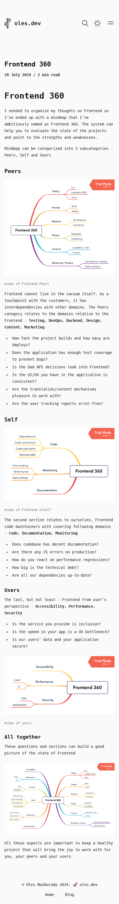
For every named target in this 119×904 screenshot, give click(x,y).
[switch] (97, 23)
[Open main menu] (111, 23)
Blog (69, 894)
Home (49, 894)
